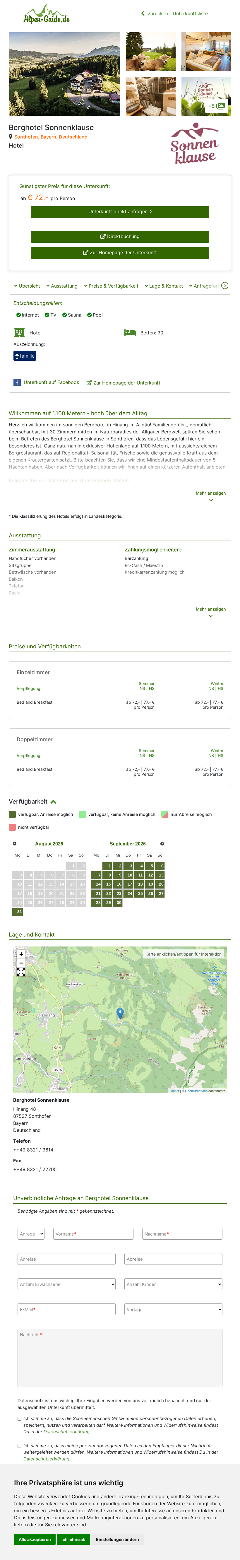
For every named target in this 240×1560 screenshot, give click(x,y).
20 (161, 884)
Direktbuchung (123, 236)
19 (150, 884)
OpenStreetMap (196, 1090)
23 (119, 893)
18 (140, 884)
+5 (211, 106)
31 (19, 911)
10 (130, 875)
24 (130, 893)
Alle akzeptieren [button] (35, 1539)
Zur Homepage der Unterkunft (122, 252)
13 (161, 875)
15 (108, 884)
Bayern (48, 137)
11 (140, 875)
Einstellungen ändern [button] (117, 1539)
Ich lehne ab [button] (73, 1539)
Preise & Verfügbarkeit (112, 286)
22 (108, 893)
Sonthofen (26, 137)
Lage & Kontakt (165, 286)
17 (130, 884)
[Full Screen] (21, 972)
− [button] (21, 963)
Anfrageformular (211, 286)
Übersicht (28, 286)
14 (98, 884)
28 (98, 902)
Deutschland (73, 137)
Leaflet (174, 1090)
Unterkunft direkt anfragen (118, 211)
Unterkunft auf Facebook (51, 382)
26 (150, 893)
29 (108, 902)
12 (150, 875)
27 (161, 893)
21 (98, 893)
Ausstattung (63, 286)
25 (140, 893)
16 (119, 884)
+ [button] (21, 954)
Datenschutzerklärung (67, 1431)
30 (119, 902)
